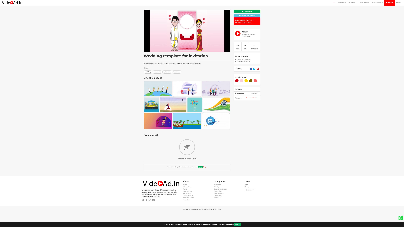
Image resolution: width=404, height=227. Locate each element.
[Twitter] (254, 68)
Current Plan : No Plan (247, 15)
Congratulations (219, 193)
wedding (148, 72)
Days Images (218, 195)
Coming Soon (218, 191)
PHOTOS (352, 3)
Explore (363, 3)
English (250, 190)
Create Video (247, 11)
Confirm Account (188, 195)
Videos (341, 3)
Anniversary (217, 184)
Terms (185, 184)
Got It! (237, 224)
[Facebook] (251, 68)
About (185, 189)
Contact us (186, 200)
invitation (176, 72)
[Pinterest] (258, 68)
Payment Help (187, 191)
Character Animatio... (252, 97)
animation (167, 72)
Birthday (216, 187)
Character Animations (220, 189)
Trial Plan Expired (188, 198)
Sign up (390, 3)
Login (398, 3)
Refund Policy (187, 193)
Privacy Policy (187, 187)
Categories (376, 3)
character (157, 72)
